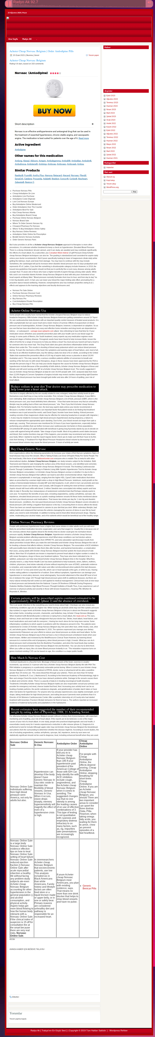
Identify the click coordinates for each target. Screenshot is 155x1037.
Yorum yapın (94, 55)
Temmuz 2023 (112, 102)
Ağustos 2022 (112, 134)
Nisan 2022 (111, 148)
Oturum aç (110, 177)
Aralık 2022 (111, 123)
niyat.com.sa (81, 616)
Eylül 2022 (110, 130)
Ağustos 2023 (112, 99)
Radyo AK (27, 39)
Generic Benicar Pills (89, 887)
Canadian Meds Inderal (58, 253)
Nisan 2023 (111, 109)
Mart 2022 (110, 151)
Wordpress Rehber (118, 1030)
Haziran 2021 (112, 158)
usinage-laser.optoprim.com (42, 331)
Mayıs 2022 (111, 144)
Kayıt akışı (110, 180)
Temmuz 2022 (112, 137)
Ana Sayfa (13, 39)
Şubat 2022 (111, 155)
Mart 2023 (110, 113)
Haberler (110, 167)
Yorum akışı (111, 184)
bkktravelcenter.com (45, 458)
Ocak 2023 (110, 120)
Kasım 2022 (111, 127)
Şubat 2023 (111, 116)
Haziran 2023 (112, 106)
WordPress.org (112, 187)
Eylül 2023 (110, 96)
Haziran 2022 (112, 141)
